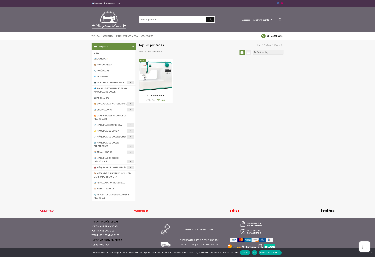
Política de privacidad (270, 252)
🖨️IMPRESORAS (101, 98)
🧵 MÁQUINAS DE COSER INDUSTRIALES (106, 160)
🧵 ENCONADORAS (103, 110)
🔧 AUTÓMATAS (101, 70)
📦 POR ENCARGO (103, 64)
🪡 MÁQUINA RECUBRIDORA (108, 125)
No (254, 252)
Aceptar (245, 252)
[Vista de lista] (248, 52)
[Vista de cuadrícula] (242, 52)
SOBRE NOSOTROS (101, 244)
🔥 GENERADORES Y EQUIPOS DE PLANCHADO (110, 117)
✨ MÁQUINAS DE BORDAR (107, 131)
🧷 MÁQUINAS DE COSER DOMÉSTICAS (113, 137)
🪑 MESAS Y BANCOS (104, 188)
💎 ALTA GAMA (101, 76)
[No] (371, 252)
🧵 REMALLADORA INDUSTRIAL (109, 183)
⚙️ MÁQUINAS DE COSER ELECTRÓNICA (106, 144)
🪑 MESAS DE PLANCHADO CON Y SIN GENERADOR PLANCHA (112, 175)
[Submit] (210, 19)
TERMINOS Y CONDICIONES (105, 235)
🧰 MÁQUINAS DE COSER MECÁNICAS (112, 167)
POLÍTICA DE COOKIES (103, 231)
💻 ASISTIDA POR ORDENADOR (109, 82)
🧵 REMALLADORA (103, 152)
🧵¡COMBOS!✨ (101, 59)
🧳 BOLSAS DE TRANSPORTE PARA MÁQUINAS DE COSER (111, 90)
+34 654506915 (275, 36)
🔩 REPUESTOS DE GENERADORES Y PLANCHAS (111, 196)
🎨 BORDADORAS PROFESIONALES (111, 104)
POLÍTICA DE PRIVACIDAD (104, 226)
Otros (96, 53)
